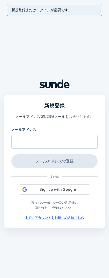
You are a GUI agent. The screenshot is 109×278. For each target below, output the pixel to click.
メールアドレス (23, 130)
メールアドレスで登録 (54, 161)
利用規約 (71, 203)
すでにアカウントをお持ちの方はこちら (54, 218)
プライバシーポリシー (44, 203)
